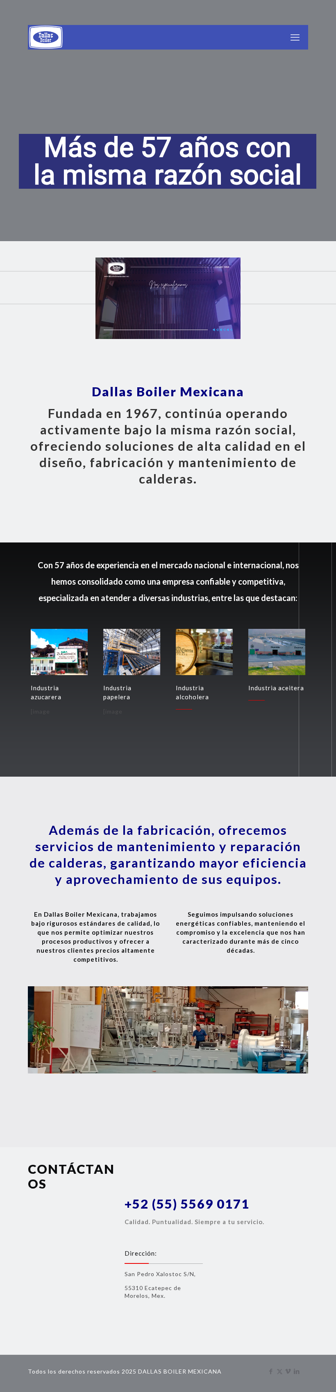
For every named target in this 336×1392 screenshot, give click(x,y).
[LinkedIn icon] (297, 1371)
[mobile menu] (295, 37)
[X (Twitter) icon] (280, 1371)
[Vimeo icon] (288, 1371)
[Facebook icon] (271, 1371)
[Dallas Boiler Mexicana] (46, 37)
